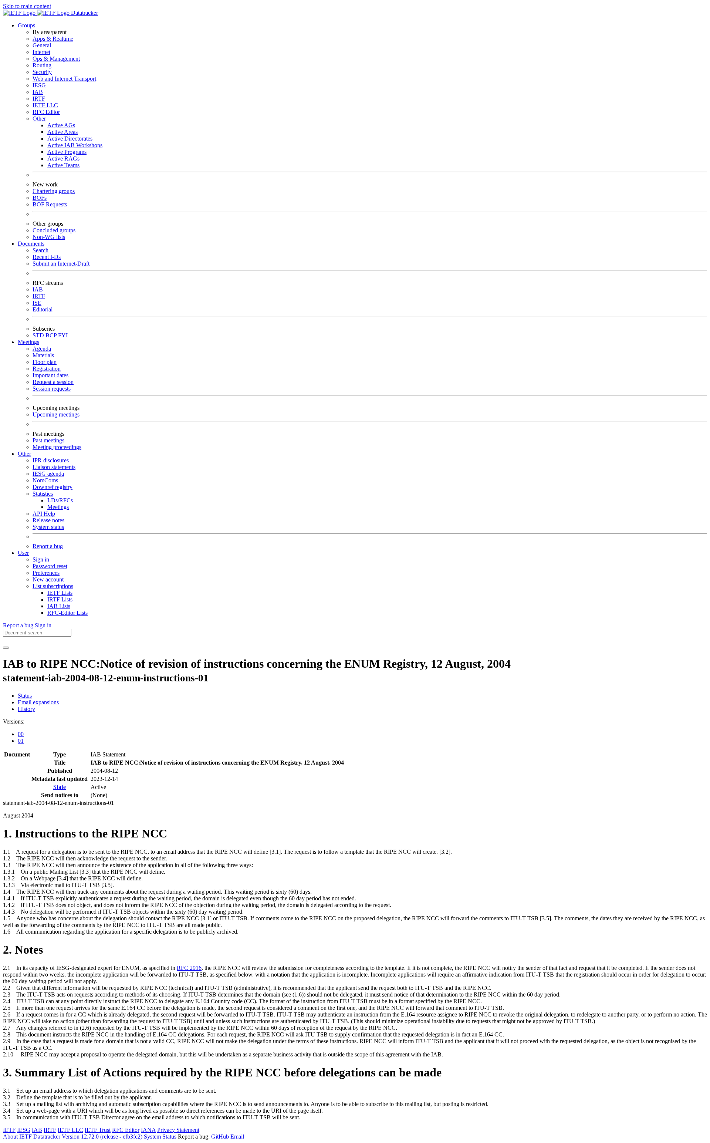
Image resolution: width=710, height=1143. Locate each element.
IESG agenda (48, 474)
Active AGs (61, 125)
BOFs (40, 198)
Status (25, 695)
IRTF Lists (59, 599)
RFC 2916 (189, 968)
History (26, 709)
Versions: (13, 721)
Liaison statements (54, 467)
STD (39, 335)
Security (42, 72)
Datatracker (84, 13)
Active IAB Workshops (74, 145)
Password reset (50, 566)
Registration (47, 368)
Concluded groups (54, 230)
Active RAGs (63, 158)
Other (39, 118)
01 (21, 741)
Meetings (58, 507)
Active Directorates (69, 138)
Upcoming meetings (56, 414)
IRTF (39, 98)
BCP (51, 335)
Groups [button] (26, 25)
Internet (41, 52)
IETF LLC (45, 105)
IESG (39, 85)
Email (237, 1136)
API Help (44, 513)
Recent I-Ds (47, 257)
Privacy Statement (178, 1130)
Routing (42, 65)
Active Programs (67, 152)
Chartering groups (54, 191)
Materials (43, 355)
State (59, 787)
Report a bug (48, 546)
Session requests (52, 388)
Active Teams (63, 165)
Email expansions (38, 702)
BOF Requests (50, 204)
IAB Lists (58, 606)
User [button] (23, 553)
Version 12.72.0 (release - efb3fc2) (103, 1136)
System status (48, 527)
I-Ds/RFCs (60, 500)
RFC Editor (46, 112)
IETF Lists (59, 593)
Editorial (43, 309)
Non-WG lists (49, 237)
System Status (160, 1136)
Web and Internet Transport (64, 78)
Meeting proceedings (57, 447)
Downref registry (52, 487)
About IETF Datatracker (31, 1136)
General (42, 45)
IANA (148, 1130)
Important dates (50, 375)
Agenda (42, 348)
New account (48, 579)
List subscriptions (53, 586)
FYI (63, 335)
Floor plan (45, 362)
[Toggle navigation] (6, 648)
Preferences (46, 573)
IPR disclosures (51, 460)
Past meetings (48, 440)
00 (21, 734)
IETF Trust (98, 1130)
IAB (38, 92)
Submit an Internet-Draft (61, 263)
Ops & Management (56, 58)
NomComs (45, 480)
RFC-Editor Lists (67, 613)
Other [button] (24, 454)
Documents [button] (31, 243)
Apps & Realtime (53, 39)
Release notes (48, 520)
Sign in (41, 559)
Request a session (53, 382)
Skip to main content (27, 6)
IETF (9, 1130)
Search (40, 250)
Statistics (43, 493)
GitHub (220, 1136)
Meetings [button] (28, 342)
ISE (37, 303)
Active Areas (62, 132)
